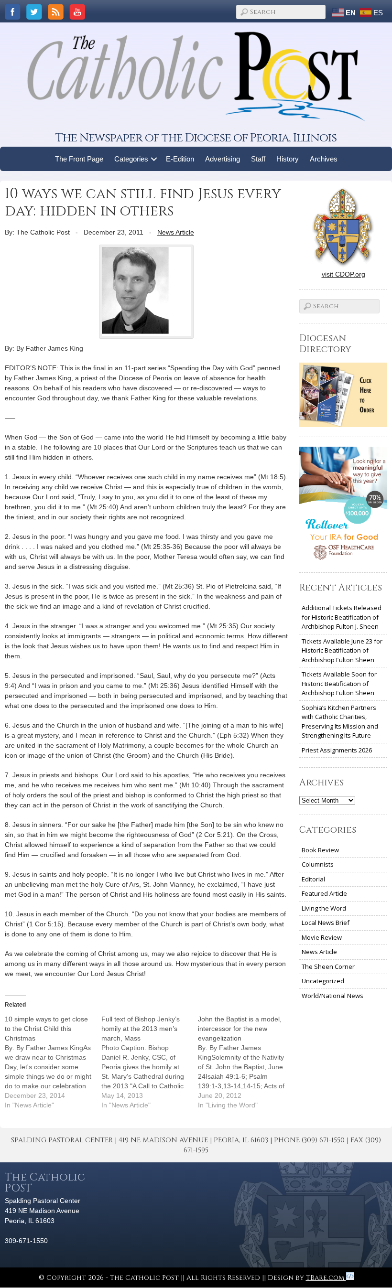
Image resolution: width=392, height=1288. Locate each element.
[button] (154, 158)
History (287, 159)
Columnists (318, 864)
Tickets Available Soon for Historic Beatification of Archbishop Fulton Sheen (339, 683)
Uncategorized (323, 981)
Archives (324, 159)
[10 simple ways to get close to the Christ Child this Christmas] (53, 1062)
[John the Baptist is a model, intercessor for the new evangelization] (246, 1062)
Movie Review (322, 937)
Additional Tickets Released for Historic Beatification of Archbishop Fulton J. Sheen (341, 617)
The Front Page (79, 159)
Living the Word (324, 908)
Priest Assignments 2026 (337, 750)
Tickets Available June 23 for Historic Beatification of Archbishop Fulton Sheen (342, 650)
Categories (131, 159)
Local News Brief (325, 922)
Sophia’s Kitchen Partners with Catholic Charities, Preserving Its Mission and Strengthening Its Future (340, 721)
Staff (258, 159)
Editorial (313, 879)
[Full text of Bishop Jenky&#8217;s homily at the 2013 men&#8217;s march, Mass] (149, 1062)
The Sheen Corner (328, 966)
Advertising (222, 159)
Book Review (320, 850)
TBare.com (326, 1277)
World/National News (332, 995)
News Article (175, 232)
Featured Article (324, 893)
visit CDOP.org (343, 274)
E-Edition (180, 159)
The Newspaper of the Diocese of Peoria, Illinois (196, 138)
